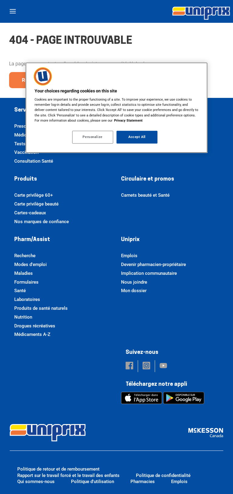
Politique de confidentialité (163, 475)
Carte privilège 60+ (33, 195)
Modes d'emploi (30, 264)
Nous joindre (134, 282)
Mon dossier (134, 290)
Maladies (23, 273)
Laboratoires (27, 299)
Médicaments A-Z (32, 334)
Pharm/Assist (32, 240)
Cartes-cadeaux (30, 213)
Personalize (92, 137)
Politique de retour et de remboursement (58, 469)
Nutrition (23, 317)
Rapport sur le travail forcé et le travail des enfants (68, 475)
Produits (25, 179)
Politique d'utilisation (92, 481)
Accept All (137, 137)
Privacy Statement (128, 120)
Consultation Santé (33, 161)
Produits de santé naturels (41, 308)
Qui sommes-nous (36, 481)
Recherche (24, 255)
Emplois (129, 255)
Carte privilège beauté (36, 204)
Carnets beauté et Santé (145, 195)
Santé (20, 290)
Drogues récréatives (34, 326)
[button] (129, 366)
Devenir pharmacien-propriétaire (153, 264)
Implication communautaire (149, 273)
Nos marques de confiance (41, 221)
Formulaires (26, 282)
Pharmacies (142, 481)
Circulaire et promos (147, 179)
